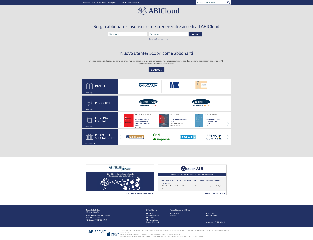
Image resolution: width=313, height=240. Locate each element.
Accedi (195, 34)
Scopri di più (89, 93)
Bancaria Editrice (152, 215)
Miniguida (112, 2)
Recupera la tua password (158, 39)
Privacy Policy (211, 215)
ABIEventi (150, 218)
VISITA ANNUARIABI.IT (214, 194)
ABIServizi (150, 213)
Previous (120, 123)
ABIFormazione (152, 220)
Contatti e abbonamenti (128, 2)
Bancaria (173, 215)
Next (228, 123)
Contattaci (156, 70)
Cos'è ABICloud (99, 2)
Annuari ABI (174, 213)
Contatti (210, 213)
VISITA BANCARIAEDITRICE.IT (139, 193)
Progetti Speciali (152, 222)
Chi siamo (86, 2)
